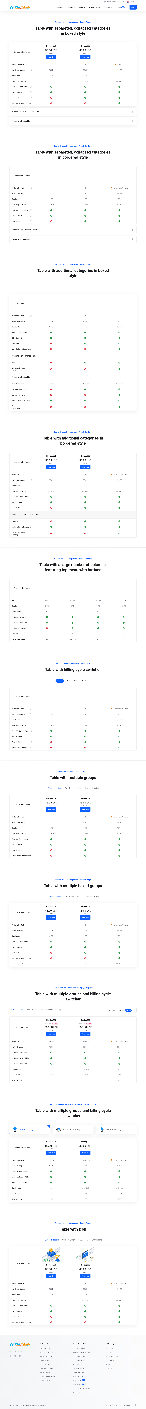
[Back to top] (135, 1404)
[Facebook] (10, 1356)
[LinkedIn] (20, 1356)
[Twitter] (15, 1356)
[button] (73, 84)
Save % (128, 1010)
